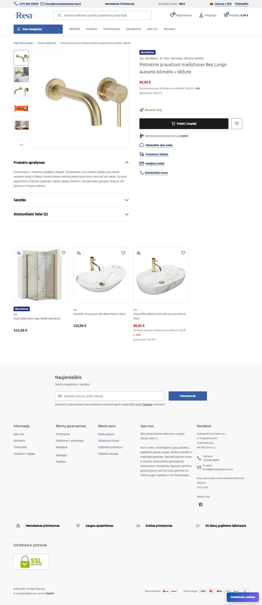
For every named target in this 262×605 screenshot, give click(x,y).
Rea (15, 314)
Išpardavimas (133, 29)
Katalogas (61, 455)
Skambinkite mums (156, 173)
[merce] (49, 593)
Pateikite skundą (108, 453)
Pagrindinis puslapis (23, 43)
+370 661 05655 (29, 4)
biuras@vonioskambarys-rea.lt (63, 4)
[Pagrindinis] (24, 15)
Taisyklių (147, 404)
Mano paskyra (106, 434)
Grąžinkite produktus (110, 447)
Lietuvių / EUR (223, 4)
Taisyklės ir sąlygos (24, 453)
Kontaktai (169, 29)
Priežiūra (61, 461)
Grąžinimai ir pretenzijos (70, 440)
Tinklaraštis (241, 4)
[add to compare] (19, 253)
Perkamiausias (111, 29)
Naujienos (91, 29)
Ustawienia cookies (243, 597)
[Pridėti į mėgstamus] (63, 253)
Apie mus (152, 29)
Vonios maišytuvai (47, 43)
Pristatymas (63, 434)
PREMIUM (74, 29)
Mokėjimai (61, 447)
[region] (21, 99)
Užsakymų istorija (108, 440)
